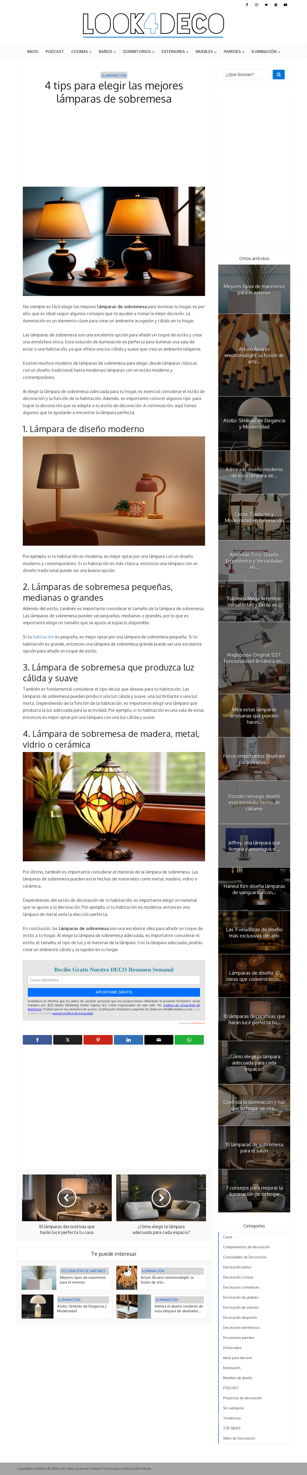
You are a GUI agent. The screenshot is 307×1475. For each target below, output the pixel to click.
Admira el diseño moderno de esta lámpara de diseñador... (179, 1308)
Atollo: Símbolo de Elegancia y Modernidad (254, 423)
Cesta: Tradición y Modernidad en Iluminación (254, 517)
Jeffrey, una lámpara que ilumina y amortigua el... (254, 845)
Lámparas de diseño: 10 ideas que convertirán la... (254, 976)
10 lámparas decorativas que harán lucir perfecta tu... (254, 1019)
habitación (44, 636)
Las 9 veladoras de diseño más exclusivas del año (254, 932)
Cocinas (79, 51)
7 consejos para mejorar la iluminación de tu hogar (254, 1191)
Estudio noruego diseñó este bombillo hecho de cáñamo (254, 802)
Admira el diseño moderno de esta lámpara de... (254, 472)
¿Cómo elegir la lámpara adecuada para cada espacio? (254, 1062)
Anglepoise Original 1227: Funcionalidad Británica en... (254, 658)
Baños (105, 51)
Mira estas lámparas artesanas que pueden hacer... (254, 715)
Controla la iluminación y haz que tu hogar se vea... (254, 1105)
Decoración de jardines (83, 1271)
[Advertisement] (114, 145)
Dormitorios (137, 51)
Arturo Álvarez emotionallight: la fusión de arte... (254, 355)
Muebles (204, 51)
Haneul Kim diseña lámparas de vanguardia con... (254, 889)
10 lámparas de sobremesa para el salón (254, 1147)
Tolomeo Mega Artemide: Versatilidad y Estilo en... (254, 601)
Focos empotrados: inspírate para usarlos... (254, 759)
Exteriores (173, 51)
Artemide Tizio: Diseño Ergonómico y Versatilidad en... (254, 560)
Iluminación (264, 51)
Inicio (32, 51)
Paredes (232, 51)
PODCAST (55, 51)
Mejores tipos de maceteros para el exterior (83, 1279)
